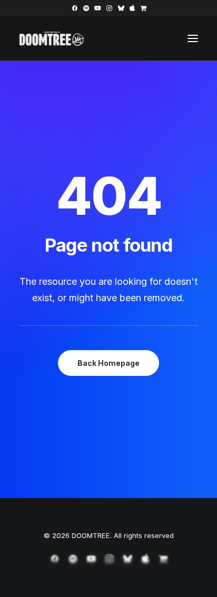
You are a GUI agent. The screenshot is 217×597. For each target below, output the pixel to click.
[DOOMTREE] (52, 38)
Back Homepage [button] (108, 363)
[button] (74, 8)
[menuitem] (74, 8)
